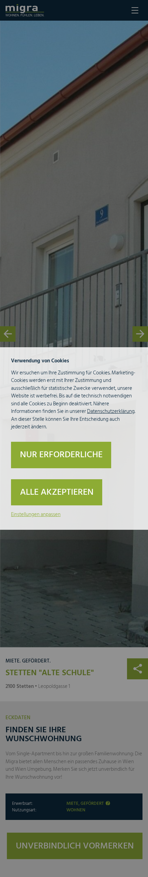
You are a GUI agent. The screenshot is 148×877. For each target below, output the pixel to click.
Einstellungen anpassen (36, 514)
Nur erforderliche (61, 455)
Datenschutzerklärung (111, 411)
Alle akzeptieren (57, 492)
